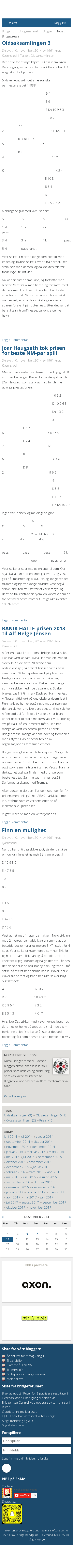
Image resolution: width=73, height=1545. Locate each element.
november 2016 (17, 1187)
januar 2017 (14, 1192)
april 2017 (13, 1197)
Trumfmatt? (14, 1370)
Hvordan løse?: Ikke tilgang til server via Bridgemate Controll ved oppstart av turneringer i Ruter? (36, 1402)
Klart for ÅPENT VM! (19, 1365)
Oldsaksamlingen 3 (26, 42)
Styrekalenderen (13, 1425)
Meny (13, 22)
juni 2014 (10, 1136)
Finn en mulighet (24, 830)
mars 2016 (36, 1172)
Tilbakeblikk (14, 1360)
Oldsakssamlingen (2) (21, 1120)
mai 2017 (30, 1197)
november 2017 (40, 1207)
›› (70, 1217)
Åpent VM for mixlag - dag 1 (25, 1356)
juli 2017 (12, 1202)
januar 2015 (14, 1152)
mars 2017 (56, 1192)
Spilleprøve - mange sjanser (25, 1374)
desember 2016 (43, 1187)
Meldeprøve (15, 1379)
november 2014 (17, 1147)
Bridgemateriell (29, 31)
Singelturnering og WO (17, 1421)
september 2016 (18, 1182)
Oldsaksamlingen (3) (18, 1115)
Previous (5, 1282)
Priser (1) (45, 1120)
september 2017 (54, 1202)
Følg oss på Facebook (6, 1468)
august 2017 (30, 1202)
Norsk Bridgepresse (21, 1055)
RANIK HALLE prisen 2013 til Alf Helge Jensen (33, 631)
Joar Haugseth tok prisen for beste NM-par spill (33, 350)
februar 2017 (36, 1192)
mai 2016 (12, 1177)
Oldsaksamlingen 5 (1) (51, 1115)
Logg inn (60, 22)
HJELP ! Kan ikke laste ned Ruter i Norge (29, 1416)
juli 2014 (26, 1136)
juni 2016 (29, 1177)
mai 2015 (12, 1157)
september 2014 (18, 1142)
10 (7, 1239)
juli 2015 (28, 1157)
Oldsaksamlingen (42, 55)
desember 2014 (43, 1147)
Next (67, 1282)
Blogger (48, 31)
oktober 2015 (15, 1162)
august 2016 (48, 1177)
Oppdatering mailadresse (19, 1411)
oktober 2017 (15, 1207)
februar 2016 (15, 1172)
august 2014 (44, 1136)
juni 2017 (46, 1197)
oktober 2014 (43, 1142)
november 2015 (40, 1162)
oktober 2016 (43, 1182)
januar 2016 (40, 1167)
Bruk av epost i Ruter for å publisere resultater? (35, 1393)
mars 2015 (56, 1152)
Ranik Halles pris (15, 1096)
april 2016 (54, 1172)
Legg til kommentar (15, 340)
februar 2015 (36, 1152)
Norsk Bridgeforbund (28, 9)
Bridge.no (8, 31)
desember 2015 (17, 1167)
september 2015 (50, 1157)
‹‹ (3, 1217)
